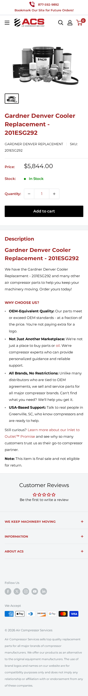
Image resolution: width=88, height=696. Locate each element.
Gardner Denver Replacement (34, 144)
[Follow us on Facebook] (8, 591)
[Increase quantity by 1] (54, 194)
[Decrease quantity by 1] (29, 194)
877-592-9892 (48, 4)
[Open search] (60, 22)
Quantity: (13, 193)
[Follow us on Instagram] (26, 591)
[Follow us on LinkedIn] (43, 591)
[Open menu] (7, 23)
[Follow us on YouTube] (34, 591)
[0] (79, 22)
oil (58, 345)
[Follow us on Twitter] (17, 591)
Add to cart (44, 211)
